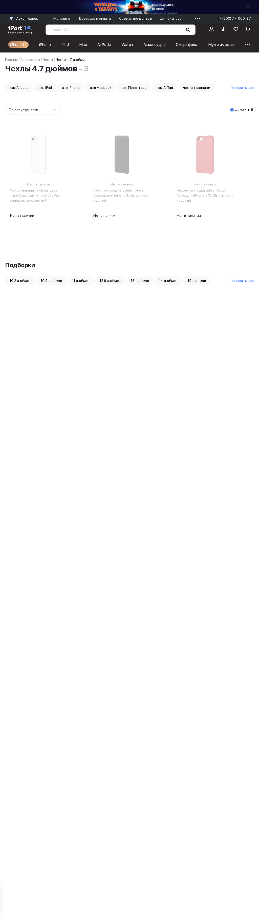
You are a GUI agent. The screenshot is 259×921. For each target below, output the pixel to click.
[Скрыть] (248, 7)
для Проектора (133, 88)
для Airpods (19, 88)
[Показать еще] (196, 18)
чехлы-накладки (196, 88)
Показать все (242, 88)
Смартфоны (187, 44)
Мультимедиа (221, 44)
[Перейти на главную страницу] (21, 30)
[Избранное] (236, 30)
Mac (83, 44)
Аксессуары (154, 44)
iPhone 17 (18, 44)
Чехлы (48, 60)
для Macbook (100, 88)
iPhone (45, 44)
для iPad (45, 88)
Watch (127, 44)
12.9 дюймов (110, 281)
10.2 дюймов (20, 281)
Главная (11, 60)
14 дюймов (168, 281)
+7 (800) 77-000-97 (234, 18)
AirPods (104, 44)
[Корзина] (248, 30)
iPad (65, 44)
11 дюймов (81, 281)
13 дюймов (140, 281)
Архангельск (27, 18)
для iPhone (71, 88)
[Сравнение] (224, 30)
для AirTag (165, 88)
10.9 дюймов (51, 281)
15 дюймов (197, 281)
